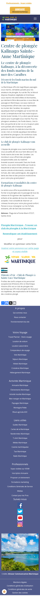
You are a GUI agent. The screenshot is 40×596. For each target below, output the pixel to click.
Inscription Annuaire (20, 473)
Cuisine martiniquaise (20, 447)
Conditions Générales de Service (20, 486)
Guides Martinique (20, 425)
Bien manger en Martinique (20, 398)
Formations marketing (20, 482)
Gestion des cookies (20, 593)
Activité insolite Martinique (20, 394)
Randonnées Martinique (20, 434)
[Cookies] (4, 591)
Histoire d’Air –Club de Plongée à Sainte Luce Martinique (18, 276)
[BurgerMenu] (35, 19)
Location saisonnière (20, 346)
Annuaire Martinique (20, 385)
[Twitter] (20, 511)
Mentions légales (20, 582)
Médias (20, 491)
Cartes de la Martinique (20, 429)
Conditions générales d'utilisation (20, 586)
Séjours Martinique (20, 359)
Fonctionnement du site (20, 322)
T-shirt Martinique (20, 438)
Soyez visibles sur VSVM (20, 469)
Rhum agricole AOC (20, 412)
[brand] (10, 19)
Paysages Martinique (20, 403)
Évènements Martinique (20, 390)
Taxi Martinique (20, 451)
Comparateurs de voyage (20, 350)
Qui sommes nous (20, 313)
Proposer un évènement (20, 477)
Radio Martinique (20, 456)
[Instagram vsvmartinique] (20, 524)
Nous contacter (20, 317)
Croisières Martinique (20, 368)
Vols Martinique (20, 355)
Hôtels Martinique (20, 363)
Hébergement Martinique (20, 372)
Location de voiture (20, 341)
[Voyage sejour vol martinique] (20, 552)
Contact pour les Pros (20, 495)
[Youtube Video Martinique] (20, 517)
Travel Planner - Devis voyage (20, 337)
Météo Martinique (20, 442)
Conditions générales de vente (20, 589)
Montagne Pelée (20, 407)
